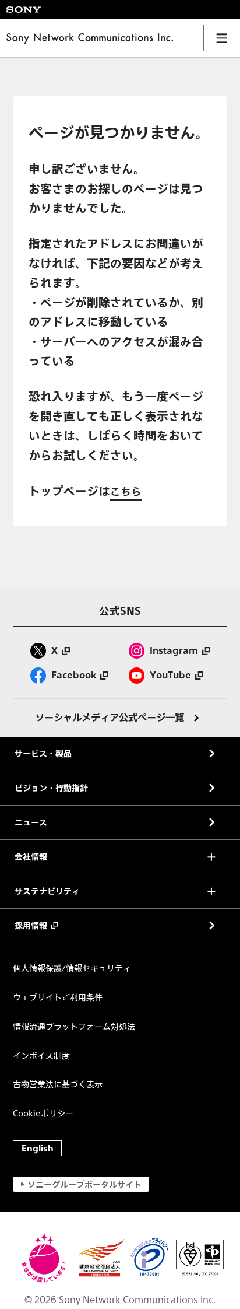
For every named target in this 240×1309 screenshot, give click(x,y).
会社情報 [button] (31, 857)
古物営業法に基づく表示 (58, 1084)
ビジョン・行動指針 (51, 788)
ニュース (31, 822)
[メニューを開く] (221, 38)
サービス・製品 (43, 754)
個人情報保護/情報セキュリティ (72, 968)
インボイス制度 (41, 1055)
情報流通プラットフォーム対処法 (74, 1026)
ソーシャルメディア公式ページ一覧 (109, 717)
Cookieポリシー (43, 1113)
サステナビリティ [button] (47, 891)
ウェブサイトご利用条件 (58, 997)
